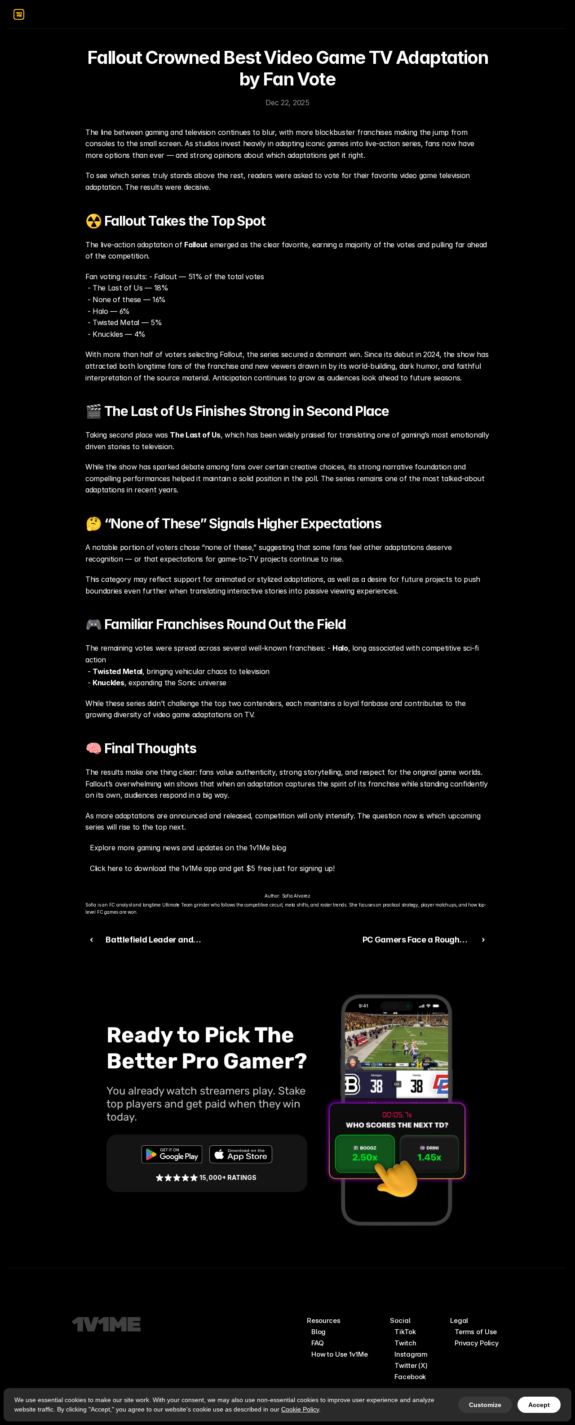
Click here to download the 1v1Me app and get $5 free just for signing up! (212, 868)
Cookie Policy (300, 1409)
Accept (539, 1404)
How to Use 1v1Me (339, 1354)
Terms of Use (476, 1331)
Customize (485, 1404)
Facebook (410, 1376)
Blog (318, 1331)
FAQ (317, 1343)
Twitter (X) (410, 1365)
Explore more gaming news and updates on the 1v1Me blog (188, 847)
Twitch (405, 1343)
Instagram (411, 1354)
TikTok (405, 1331)
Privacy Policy (477, 1343)
